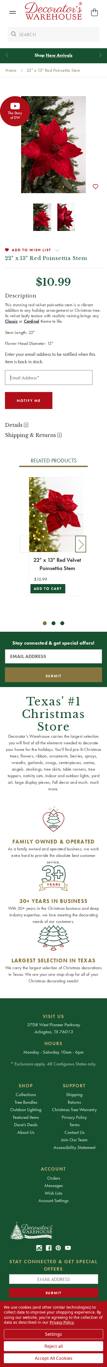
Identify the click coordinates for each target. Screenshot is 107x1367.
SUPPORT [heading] (74, 1086)
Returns (74, 1102)
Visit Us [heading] (53, 1016)
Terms (74, 1125)
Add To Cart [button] (48, 588)
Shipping (74, 1094)
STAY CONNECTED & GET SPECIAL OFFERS (53, 1265)
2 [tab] (54, 623)
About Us (25, 1132)
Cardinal (32, 321)
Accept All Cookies (53, 1358)
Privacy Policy (74, 1117)
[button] (12, 12)
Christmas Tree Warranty (74, 1109)
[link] (39, 1248)
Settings (53, 1334)
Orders (53, 1178)
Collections (26, 1094)
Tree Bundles (26, 1102)
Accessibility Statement (74, 1147)
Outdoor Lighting (25, 1109)
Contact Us (74, 1132)
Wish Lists (53, 1193)
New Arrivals (59, 55)
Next (80, 544)
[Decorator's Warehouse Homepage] (53, 1230)
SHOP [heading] (26, 1086)
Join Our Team (74, 1140)
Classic (11, 321)
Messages (53, 1185)
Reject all (53, 1346)
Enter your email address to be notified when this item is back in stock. (50, 358)
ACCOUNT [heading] (53, 1169)
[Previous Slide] (7, 55)
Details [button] (14, 425)
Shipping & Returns (31, 435)
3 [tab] (62, 623)
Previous (25, 544)
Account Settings (53, 1200)
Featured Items (26, 1117)
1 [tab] (45, 623)
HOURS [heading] (53, 1043)
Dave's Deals (26, 1125)
